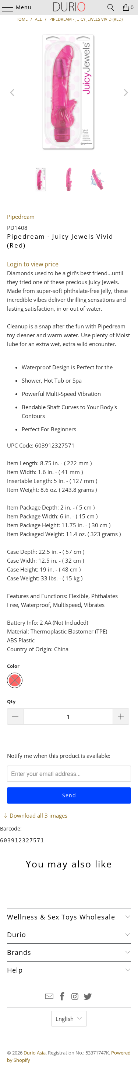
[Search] (111, 7)
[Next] (125, 93)
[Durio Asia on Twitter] (87, 997)
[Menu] (4, 7)
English (65, 1018)
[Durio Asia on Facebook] (62, 997)
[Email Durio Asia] (49, 997)
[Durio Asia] (69, 7)
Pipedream (21, 216)
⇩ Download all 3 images (35, 815)
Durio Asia (35, 1052)
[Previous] (12, 93)
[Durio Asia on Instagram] (75, 997)
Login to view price (33, 264)
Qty (11, 701)
